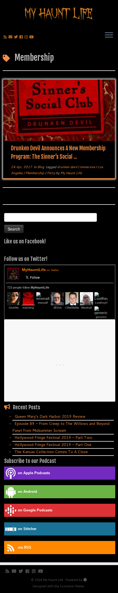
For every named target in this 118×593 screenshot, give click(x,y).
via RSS (24, 547)
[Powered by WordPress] (85, 579)
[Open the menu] (109, 35)
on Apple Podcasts (34, 473)
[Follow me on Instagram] (26, 37)
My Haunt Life (71, 173)
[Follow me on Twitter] (16, 37)
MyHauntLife (40, 269)
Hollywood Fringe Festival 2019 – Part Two (53, 437)
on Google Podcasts (35, 510)
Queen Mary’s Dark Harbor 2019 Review (50, 416)
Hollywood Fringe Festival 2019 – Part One (53, 444)
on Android (27, 492)
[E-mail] (11, 37)
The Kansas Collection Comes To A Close (51, 451)
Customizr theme (72, 586)
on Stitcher (27, 529)
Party (51, 173)
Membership (35, 173)
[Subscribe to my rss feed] (6, 37)
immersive (88, 167)
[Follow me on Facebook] (21, 37)
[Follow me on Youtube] (32, 37)
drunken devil (67, 167)
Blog (41, 167)
